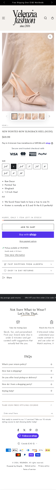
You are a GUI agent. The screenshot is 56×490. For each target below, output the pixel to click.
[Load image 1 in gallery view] (14, 116)
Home (4, 125)
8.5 (7, 174)
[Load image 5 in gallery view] (42, 116)
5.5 (7, 167)
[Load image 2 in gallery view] (21, 116)
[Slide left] (4, 2)
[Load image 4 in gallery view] (35, 116)
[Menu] (3, 18)
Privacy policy (43, 466)
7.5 (38, 167)
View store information (15, 255)
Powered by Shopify (14, 466)
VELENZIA (24, 462)
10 (22, 174)
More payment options (28, 241)
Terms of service (29, 469)
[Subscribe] (52, 413)
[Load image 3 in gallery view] (28, 116)
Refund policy (30, 466)
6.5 (22, 167)
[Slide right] (51, 2)
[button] (45, 18)
